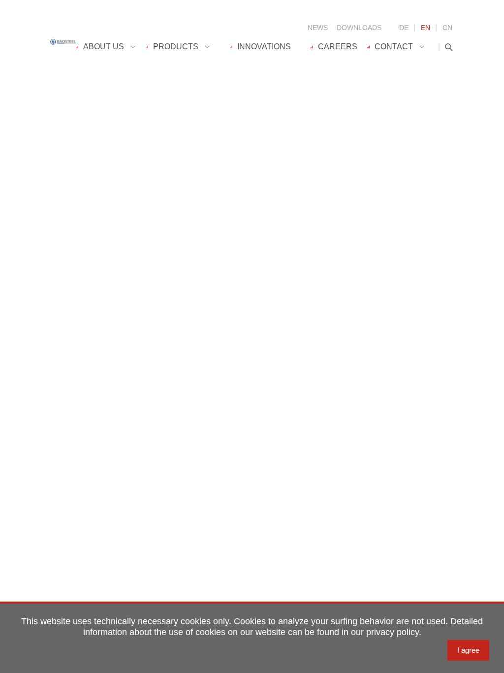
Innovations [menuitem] (264, 46)
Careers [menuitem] (337, 46)
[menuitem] (111, 47)
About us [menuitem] (103, 46)
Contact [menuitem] (394, 46)
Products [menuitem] (175, 46)
